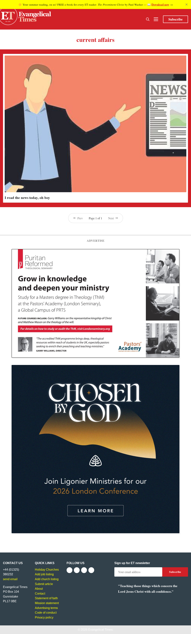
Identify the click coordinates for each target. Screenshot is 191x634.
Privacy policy (44, 617)
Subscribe (175, 19)
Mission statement (47, 603)
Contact (40, 593)
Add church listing (47, 579)
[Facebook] (69, 570)
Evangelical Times (100, 629)
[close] (187, 4)
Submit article (44, 584)
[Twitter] (77, 570)
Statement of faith (46, 598)
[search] (148, 19)
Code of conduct (46, 612)
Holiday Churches (47, 569)
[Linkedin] (91, 570)
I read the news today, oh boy (27, 197)
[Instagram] (84, 570)
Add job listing (44, 574)
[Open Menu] (156, 19)
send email (10, 579)
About (39, 588)
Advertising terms (46, 608)
